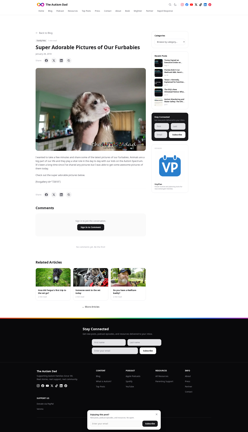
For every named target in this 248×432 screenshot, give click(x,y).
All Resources (161, 376)
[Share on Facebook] (46, 60)
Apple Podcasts (133, 376)
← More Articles (90, 306)
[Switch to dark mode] (175, 4)
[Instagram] (182, 4)
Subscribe (177, 134)
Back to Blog (46, 33)
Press (97, 10)
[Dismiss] (156, 414)
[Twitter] (196, 4)
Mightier (138, 10)
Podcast (60, 10)
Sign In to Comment (91, 227)
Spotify (129, 381)
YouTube (130, 386)
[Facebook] (186, 4)
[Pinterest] (209, 4)
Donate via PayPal (45, 403)
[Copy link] (69, 60)
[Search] (170, 4)
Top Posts (86, 10)
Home (41, 10)
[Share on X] (54, 60)
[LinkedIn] (205, 4)
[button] (91, 109)
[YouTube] (191, 4)
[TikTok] (200, 4)
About (118, 10)
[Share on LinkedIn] (61, 60)
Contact (107, 10)
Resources (73, 10)
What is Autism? (103, 381)
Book (127, 10)
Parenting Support (164, 381)
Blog (50, 10)
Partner (149, 10)
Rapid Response (165, 10)
